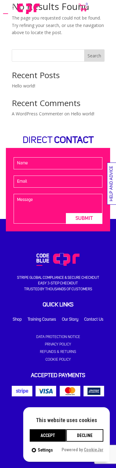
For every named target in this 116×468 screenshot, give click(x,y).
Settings (45, 450)
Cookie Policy (58, 360)
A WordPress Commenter (37, 114)
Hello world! (23, 86)
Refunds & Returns (58, 352)
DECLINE (84, 435)
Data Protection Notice (58, 337)
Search (94, 56)
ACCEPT (48, 435)
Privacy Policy (58, 344)
